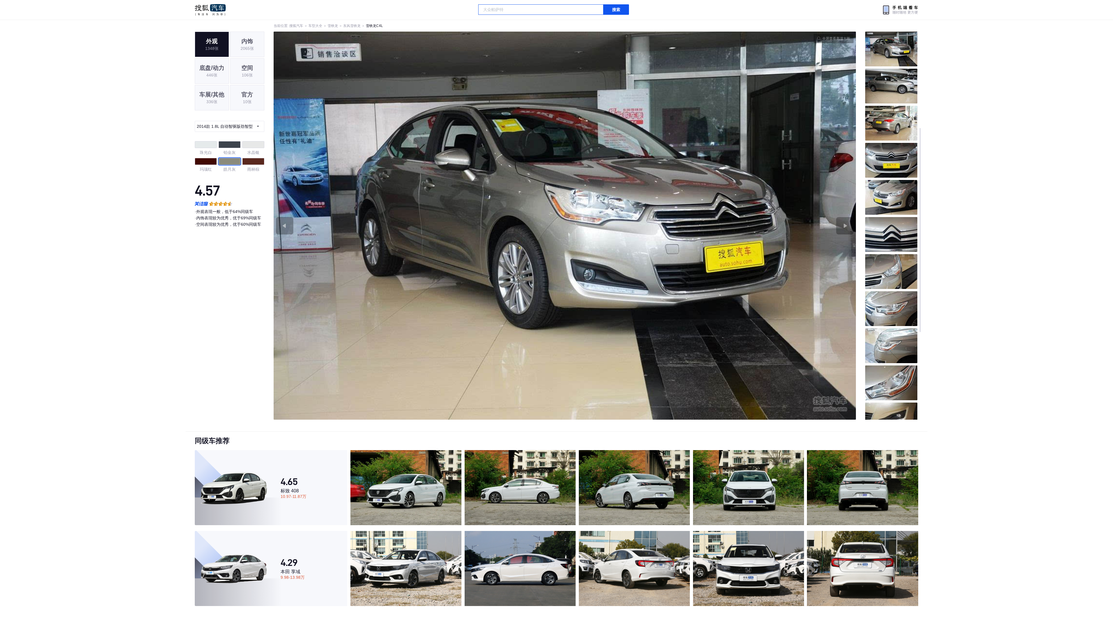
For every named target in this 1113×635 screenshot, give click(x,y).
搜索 (616, 9)
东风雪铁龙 (352, 26)
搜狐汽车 (210, 10)
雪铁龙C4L (374, 26)
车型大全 (315, 26)
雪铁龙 (333, 26)
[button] (419, 226)
